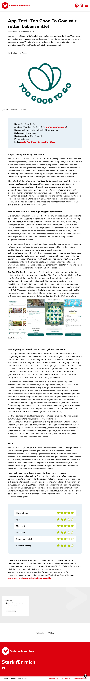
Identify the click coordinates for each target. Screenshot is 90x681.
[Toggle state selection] (82, 6)
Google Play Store (46, 142)
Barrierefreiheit (80, 678)
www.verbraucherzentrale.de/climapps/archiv (29, 578)
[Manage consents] (85, 676)
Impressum (66, 678)
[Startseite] (16, 5)
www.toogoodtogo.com (55, 127)
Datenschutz (53, 678)
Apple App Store (28, 142)
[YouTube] (3, 668)
